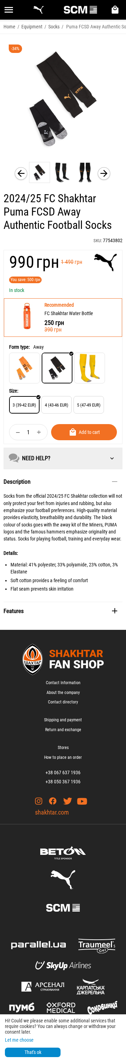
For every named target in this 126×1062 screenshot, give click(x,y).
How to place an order (63, 757)
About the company (63, 692)
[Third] (89, 368)
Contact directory (63, 702)
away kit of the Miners (81, 524)
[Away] (57, 368)
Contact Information (63, 682)
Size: (13, 391)
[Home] (24, 368)
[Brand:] (105, 262)
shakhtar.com (52, 812)
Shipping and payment (63, 719)
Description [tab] (17, 481)
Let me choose (19, 1040)
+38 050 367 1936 (63, 781)
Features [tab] (14, 610)
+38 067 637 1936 (63, 772)
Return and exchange (63, 729)
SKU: (97, 240)
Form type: (19, 347)
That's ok (32, 1052)
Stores (63, 747)
